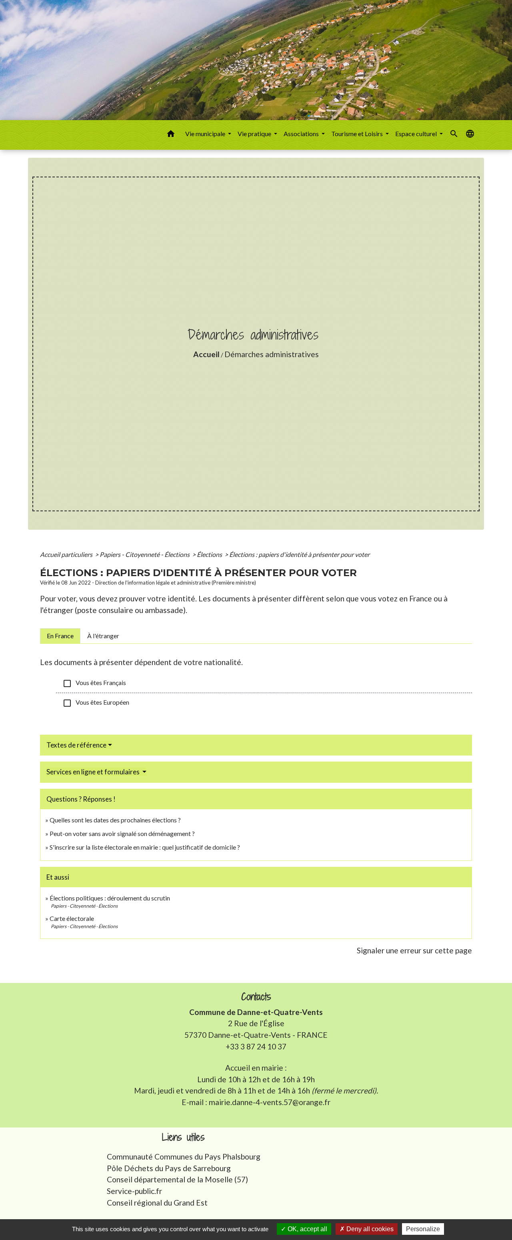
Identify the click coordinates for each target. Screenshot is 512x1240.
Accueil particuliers (67, 554)
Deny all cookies (369, 1229)
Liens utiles (183, 1137)
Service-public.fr (134, 1191)
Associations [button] (302, 133)
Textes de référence (76, 745)
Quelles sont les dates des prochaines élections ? (115, 820)
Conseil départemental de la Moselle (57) (177, 1179)
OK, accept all (306, 1229)
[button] (171, 135)
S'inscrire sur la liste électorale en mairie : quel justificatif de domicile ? (145, 847)
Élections (210, 554)
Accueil (206, 354)
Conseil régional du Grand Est (157, 1202)
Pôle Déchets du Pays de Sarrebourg (169, 1168)
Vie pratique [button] (255, 133)
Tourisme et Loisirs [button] (357, 133)
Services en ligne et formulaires (93, 772)
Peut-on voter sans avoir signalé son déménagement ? (122, 833)
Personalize (423, 1229)
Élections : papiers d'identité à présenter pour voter (299, 554)
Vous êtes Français (94, 683)
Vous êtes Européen (95, 703)
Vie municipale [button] (205, 133)
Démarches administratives (271, 354)
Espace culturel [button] (416, 133)
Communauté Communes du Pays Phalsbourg (183, 1156)
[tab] (60, 635)
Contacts (256, 997)
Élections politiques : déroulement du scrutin (110, 898)
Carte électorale (72, 918)
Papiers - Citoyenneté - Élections (145, 554)
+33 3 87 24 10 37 (256, 1046)
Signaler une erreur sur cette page (414, 950)
